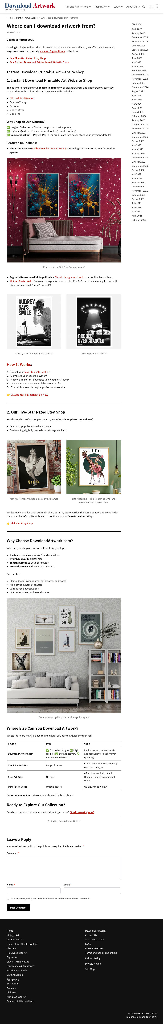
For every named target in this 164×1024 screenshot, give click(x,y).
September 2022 (140, 165)
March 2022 (137, 178)
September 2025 (140, 49)
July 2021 (136, 203)
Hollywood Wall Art (17, 952)
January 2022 (138, 182)
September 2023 (140, 136)
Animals (11, 988)
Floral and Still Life (17, 970)
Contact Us (91, 935)
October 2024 (138, 83)
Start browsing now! (82, 812)
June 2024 (137, 99)
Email (68, 884)
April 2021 (137, 215)
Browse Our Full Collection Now (29, 394)
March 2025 (137, 66)
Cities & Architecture (18, 961)
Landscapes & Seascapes (20, 965)
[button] (154, 7)
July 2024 (136, 95)
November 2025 (140, 41)
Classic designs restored (69, 277)
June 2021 (137, 207)
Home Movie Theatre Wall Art (22, 944)
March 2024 (137, 112)
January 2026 (138, 33)
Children (11, 992)
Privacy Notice (93, 963)
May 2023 (136, 145)
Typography (13, 979)
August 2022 (138, 170)
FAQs (88, 944)
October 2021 (138, 194)
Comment (13, 853)
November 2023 (140, 128)
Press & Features (94, 948)
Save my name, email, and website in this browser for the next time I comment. (50, 898)
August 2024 (138, 91)
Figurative (12, 957)
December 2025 (140, 37)
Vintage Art (13, 935)
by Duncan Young (49, 148)
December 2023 (140, 124)
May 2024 (136, 103)
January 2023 (138, 153)
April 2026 (137, 29)
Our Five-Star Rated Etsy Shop (28, 58)
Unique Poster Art (20, 281)
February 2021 (139, 219)
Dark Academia (15, 974)
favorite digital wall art (37, 371)
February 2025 (139, 70)
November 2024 (140, 78)
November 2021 (140, 190)
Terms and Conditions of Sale (101, 952)
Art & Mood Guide (94, 939)
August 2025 (138, 54)
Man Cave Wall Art (16, 996)
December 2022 (140, 157)
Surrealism (13, 983)
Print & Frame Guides (27, 17)
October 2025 (138, 45)
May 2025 (136, 62)
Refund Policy (92, 958)
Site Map (90, 969)
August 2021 (138, 199)
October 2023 (138, 132)
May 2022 (136, 174)
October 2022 (138, 161)
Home (10, 17)
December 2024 (140, 74)
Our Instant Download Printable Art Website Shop (39, 62)
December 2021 (140, 186)
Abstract (11, 948)
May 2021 (136, 211)
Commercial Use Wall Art (20, 1001)
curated (52, 51)
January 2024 (138, 120)
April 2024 (137, 107)
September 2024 (140, 87)
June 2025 (137, 58)
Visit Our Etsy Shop (22, 523)
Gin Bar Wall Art (15, 939)
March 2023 (137, 149)
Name (11, 884)
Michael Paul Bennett (22, 98)
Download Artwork (95, 930)
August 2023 (138, 141)
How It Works (19, 364)
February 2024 (139, 116)
